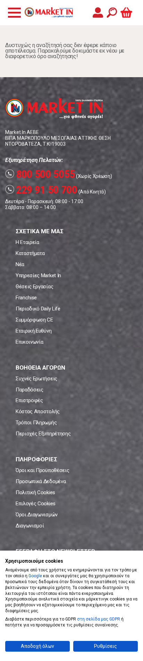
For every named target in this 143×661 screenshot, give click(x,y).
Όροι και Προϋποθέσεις (42, 470)
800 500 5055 (41, 174)
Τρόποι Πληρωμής (36, 422)
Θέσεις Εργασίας (34, 286)
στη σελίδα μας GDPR (98, 619)
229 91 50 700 (42, 189)
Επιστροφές (29, 400)
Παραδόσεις (29, 390)
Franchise (26, 298)
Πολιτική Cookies (35, 492)
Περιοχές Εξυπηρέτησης (43, 434)
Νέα (20, 264)
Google (35, 575)
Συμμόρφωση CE (34, 320)
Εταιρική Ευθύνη (33, 331)
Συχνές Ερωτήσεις (36, 378)
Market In (48, 12)
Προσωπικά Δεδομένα (41, 481)
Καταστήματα (30, 253)
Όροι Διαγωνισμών (37, 514)
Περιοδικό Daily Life (38, 309)
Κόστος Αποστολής (38, 411)
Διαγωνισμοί (30, 526)
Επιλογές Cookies (36, 503)
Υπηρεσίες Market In (38, 275)
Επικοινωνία (29, 342)
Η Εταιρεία (27, 242)
